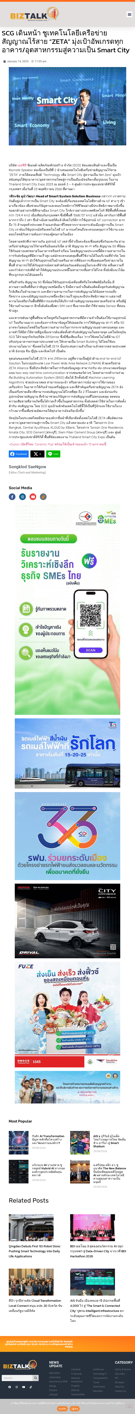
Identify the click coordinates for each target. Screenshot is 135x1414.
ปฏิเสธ (74, 1408)
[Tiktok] (43, 496)
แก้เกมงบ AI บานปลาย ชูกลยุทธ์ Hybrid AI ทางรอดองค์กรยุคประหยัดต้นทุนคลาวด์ (48, 1170)
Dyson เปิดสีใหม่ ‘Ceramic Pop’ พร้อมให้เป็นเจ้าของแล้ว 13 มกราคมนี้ (58, 444)
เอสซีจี (22, 165)
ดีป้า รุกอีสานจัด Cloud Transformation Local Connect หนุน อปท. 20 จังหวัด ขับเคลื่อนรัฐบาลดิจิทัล (35, 1305)
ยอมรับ (62, 1408)
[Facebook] (9, 1387)
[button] (129, 14)
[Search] (36, 1378)
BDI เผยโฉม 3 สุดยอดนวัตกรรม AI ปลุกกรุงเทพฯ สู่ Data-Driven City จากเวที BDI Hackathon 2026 (98, 1251)
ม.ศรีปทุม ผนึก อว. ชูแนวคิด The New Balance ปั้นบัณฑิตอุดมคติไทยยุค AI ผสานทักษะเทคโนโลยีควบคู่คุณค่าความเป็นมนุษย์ (109, 1173)
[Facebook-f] (12, 496)
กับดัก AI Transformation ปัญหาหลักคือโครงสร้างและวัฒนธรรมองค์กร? (48, 1139)
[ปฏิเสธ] (129, 1406)
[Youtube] (33, 496)
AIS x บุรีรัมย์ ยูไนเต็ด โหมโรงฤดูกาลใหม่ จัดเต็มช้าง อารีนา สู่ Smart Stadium (109, 1141)
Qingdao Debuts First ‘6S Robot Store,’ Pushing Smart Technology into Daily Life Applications (35, 1251)
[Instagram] (22, 496)
